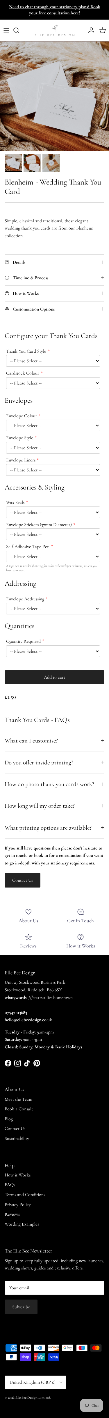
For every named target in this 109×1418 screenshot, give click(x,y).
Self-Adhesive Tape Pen (27, 546)
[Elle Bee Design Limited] (54, 30)
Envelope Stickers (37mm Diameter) (39, 525)
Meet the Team (18, 1099)
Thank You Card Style (26, 351)
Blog (9, 1119)
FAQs (10, 1185)
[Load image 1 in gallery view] (54, 96)
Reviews (12, 1214)
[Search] (19, 30)
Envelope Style (19, 438)
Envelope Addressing (25, 599)
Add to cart (54, 677)
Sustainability (17, 1138)
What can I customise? (31, 740)
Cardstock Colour (22, 373)
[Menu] (6, 30)
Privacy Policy (18, 1204)
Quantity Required (23, 641)
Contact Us (15, 1128)
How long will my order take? (40, 805)
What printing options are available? (48, 827)
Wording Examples (22, 1224)
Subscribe (21, 1307)
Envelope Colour (21, 416)
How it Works (18, 1175)
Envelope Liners (20, 460)
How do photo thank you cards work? (49, 784)
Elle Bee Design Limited (32, 1397)
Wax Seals (15, 502)
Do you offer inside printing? (39, 762)
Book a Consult (19, 1109)
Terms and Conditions (25, 1195)
